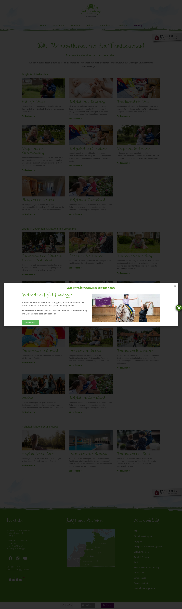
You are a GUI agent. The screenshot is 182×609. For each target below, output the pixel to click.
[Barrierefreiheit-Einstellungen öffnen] (179, 308)
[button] (175, 286)
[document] (91, 304)
